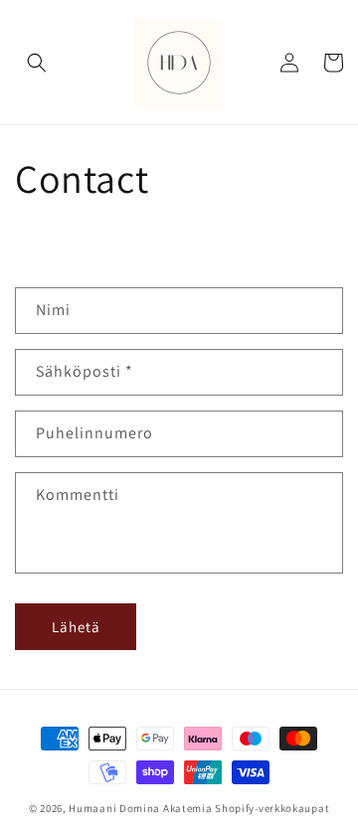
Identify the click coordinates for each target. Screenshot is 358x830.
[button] (37, 62)
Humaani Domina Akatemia (140, 808)
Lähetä (76, 626)
